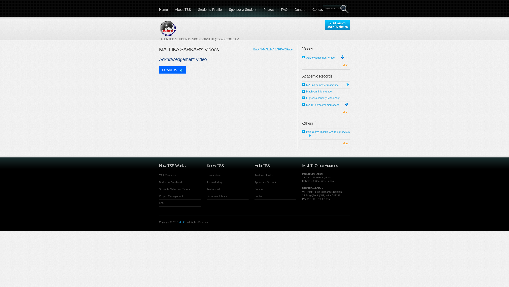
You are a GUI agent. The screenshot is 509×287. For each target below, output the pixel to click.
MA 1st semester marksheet (322, 104)
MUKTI (182, 222)
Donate (300, 10)
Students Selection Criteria (174, 189)
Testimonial (213, 189)
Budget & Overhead (170, 182)
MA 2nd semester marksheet (322, 85)
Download (170, 70)
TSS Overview (167, 175)
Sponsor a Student (242, 10)
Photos (268, 10)
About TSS (183, 10)
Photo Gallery (214, 182)
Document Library (217, 196)
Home (163, 10)
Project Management (171, 196)
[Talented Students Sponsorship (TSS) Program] (199, 30)
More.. (346, 65)
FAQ (284, 10)
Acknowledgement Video (320, 57)
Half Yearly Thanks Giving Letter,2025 (328, 131)
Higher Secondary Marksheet (323, 97)
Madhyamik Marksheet (319, 91)
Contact (318, 10)
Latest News (214, 175)
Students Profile (210, 10)
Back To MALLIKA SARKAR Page (272, 49)
